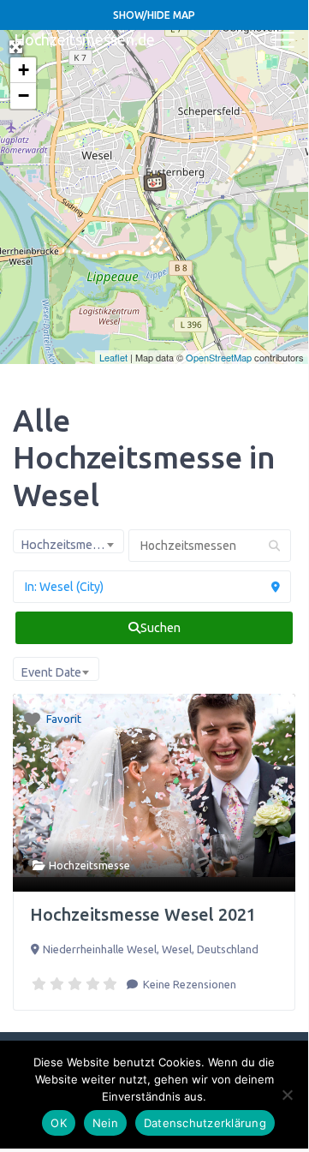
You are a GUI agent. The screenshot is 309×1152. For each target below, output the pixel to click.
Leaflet (113, 357)
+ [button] (23, 70)
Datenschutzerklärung (205, 1123)
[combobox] (68, 541)
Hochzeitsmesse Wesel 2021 (143, 914)
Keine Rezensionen (188, 984)
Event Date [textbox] (51, 672)
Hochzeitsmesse (89, 865)
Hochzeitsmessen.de (84, 39)
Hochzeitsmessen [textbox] (69, 545)
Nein (105, 1123)
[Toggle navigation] (283, 40)
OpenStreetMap (219, 357)
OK (59, 1123)
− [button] (23, 95)
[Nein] (286, 1094)
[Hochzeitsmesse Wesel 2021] (155, 181)
